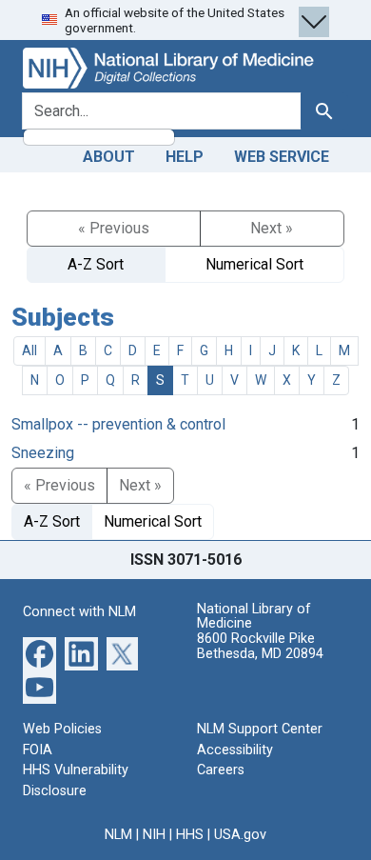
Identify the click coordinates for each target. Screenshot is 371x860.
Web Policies (62, 729)
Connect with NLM (79, 612)
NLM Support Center (259, 729)
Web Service (281, 157)
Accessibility (235, 750)
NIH (154, 835)
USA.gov (240, 835)
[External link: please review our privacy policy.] (39, 653)
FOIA (37, 750)
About (109, 157)
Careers (220, 770)
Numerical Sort (254, 264)
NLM (118, 835)
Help (185, 157)
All (29, 350)
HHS (190, 835)
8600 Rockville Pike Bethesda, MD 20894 (260, 646)
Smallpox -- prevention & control (118, 424)
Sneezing (42, 453)
